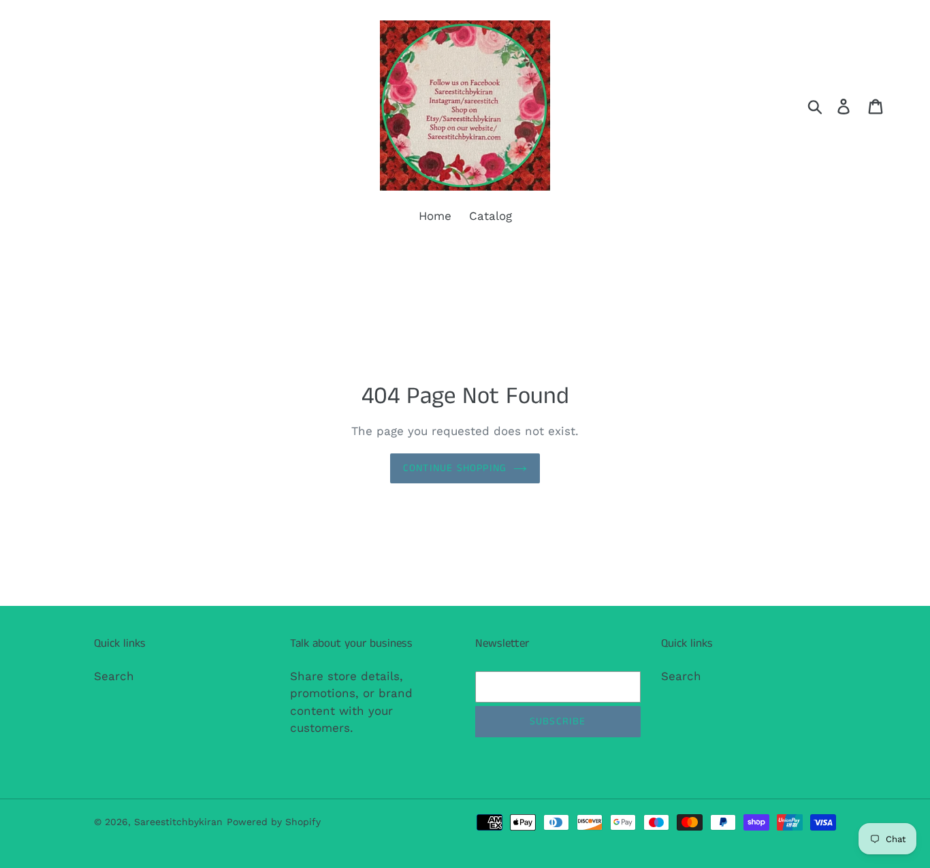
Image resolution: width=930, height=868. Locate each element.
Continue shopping (455, 468)
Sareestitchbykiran (178, 821)
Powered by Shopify (274, 821)
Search (114, 676)
